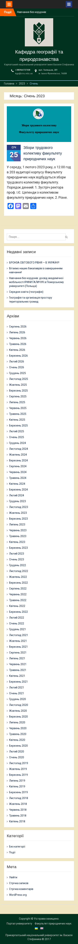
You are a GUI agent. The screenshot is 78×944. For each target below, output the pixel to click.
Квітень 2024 (17, 483)
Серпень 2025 (18, 396)
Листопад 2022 (18, 571)
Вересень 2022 (18, 582)
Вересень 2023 (18, 518)
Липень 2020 (17, 722)
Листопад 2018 (18, 798)
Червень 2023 (18, 530)
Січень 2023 (16, 559)
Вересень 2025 (18, 390)
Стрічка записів (18, 883)
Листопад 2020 (18, 704)
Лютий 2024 (16, 495)
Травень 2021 (17, 670)
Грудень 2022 (17, 565)
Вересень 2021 (18, 646)
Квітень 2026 (17, 349)
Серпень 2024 (18, 466)
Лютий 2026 (16, 361)
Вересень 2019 (18, 774)
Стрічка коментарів (21, 888)
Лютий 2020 (16, 751)
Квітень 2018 (17, 821)
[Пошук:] (37, 236)
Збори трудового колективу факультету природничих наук (42, 153)
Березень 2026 (18, 355)
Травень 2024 (17, 477)
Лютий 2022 (16, 617)
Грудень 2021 (17, 629)
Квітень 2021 (17, 675)
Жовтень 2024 (18, 454)
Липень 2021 (17, 658)
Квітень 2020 (17, 739)
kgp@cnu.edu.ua (24, 73)
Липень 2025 (17, 402)
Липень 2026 (17, 332)
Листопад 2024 (18, 448)
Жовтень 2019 (18, 768)
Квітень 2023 (17, 541)
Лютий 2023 (16, 553)
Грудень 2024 (17, 442)
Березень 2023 (18, 547)
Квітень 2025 (17, 419)
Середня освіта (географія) (26, 291)
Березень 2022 (18, 611)
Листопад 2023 (18, 507)
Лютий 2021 (16, 687)
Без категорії (17, 846)
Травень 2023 (17, 536)
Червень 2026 (18, 338)
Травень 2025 (17, 413)
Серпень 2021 (18, 652)
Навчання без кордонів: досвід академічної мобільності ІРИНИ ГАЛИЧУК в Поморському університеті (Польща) (36, 282)
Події (12, 852)
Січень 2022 (16, 623)
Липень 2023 (17, 524)
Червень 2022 (18, 594)
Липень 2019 (17, 780)
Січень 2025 (16, 437)
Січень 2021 (16, 693)
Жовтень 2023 (18, 512)
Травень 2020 (17, 734)
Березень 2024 (18, 489)
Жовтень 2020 (18, 710)
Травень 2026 (17, 344)
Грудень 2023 (17, 501)
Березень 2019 (18, 792)
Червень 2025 (18, 408)
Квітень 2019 (17, 786)
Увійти (13, 877)
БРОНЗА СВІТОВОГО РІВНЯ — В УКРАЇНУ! (34, 262)
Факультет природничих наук (53, 923)
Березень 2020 (18, 745)
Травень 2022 (17, 600)
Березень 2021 (18, 681)
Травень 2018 (17, 815)
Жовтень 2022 (18, 576)
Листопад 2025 (18, 378)
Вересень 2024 (18, 460)
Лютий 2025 (16, 431)
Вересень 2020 (18, 716)
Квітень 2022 (17, 605)
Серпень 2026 (18, 326)
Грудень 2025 (17, 373)
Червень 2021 (18, 664)
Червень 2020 (18, 728)
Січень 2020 (16, 757)
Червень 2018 (18, 809)
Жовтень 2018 (18, 803)
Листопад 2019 (18, 763)
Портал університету (19, 923)
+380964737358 (22, 70)
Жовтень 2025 (18, 384)
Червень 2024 (18, 472)
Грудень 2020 (17, 699)
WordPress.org (18, 894)
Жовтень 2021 (18, 640)
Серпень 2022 (18, 588)
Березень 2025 (18, 425)
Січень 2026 (16, 367)
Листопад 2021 (18, 635)
